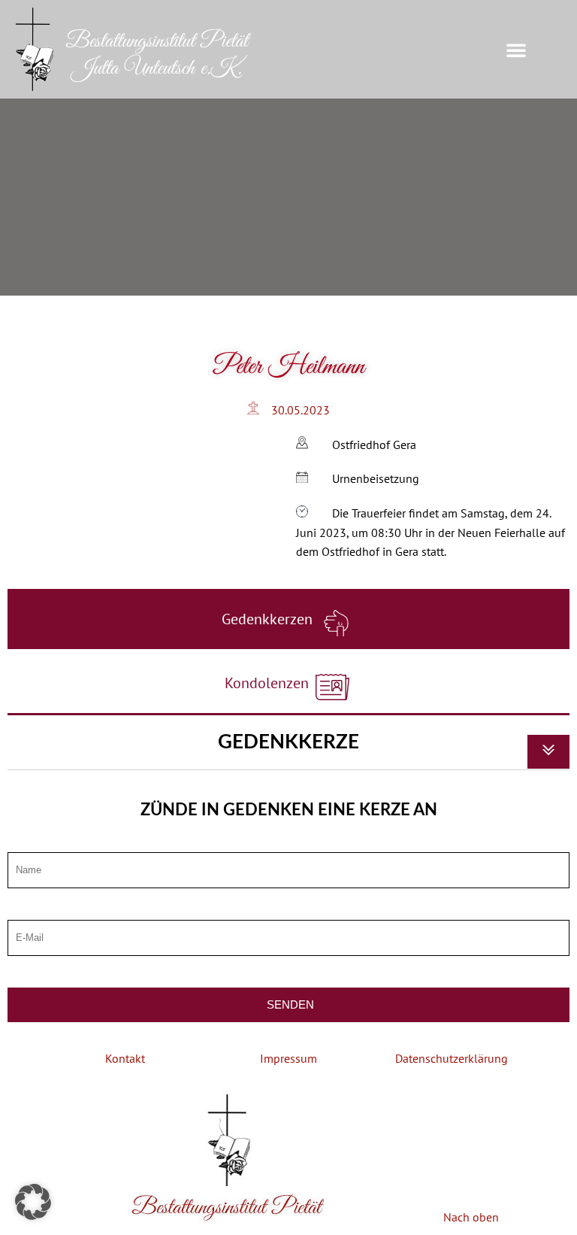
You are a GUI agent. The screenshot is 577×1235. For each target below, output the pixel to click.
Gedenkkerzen (269, 619)
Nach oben (471, 1216)
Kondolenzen (269, 683)
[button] (516, 49)
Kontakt (125, 1058)
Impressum (288, 1058)
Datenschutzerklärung (451, 1058)
